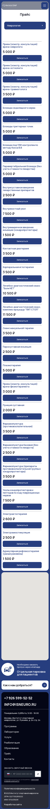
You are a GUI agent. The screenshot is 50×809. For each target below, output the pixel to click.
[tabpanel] (25, 304)
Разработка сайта (13, 804)
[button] (44, 5)
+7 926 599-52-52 (18, 698)
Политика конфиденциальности (19, 788)
